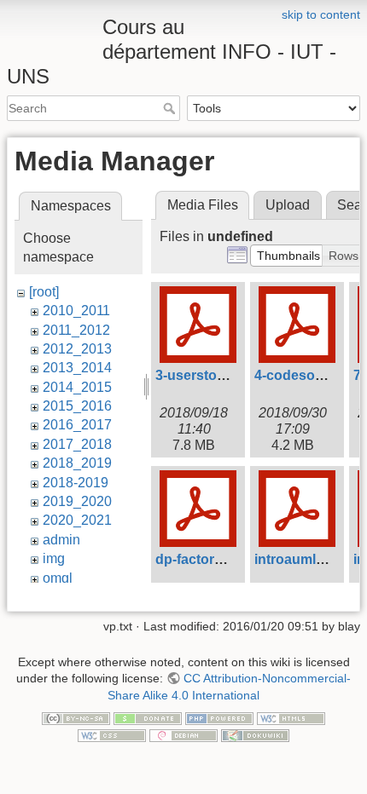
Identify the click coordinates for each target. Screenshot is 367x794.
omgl (58, 578)
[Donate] (148, 718)
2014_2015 (77, 387)
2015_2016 (77, 406)
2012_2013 (77, 349)
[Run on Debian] (183, 734)
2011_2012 (76, 330)
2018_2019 (77, 463)
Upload (287, 205)
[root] (44, 292)
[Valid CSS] (112, 734)
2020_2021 (77, 520)
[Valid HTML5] (291, 718)
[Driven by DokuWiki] (255, 734)
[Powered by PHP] (219, 718)
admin (61, 539)
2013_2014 (77, 367)
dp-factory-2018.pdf (218, 559)
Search (171, 108)
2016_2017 (77, 424)
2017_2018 (77, 444)
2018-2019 (75, 482)
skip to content (321, 14)
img (54, 558)
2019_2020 (77, 501)
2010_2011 (76, 310)
